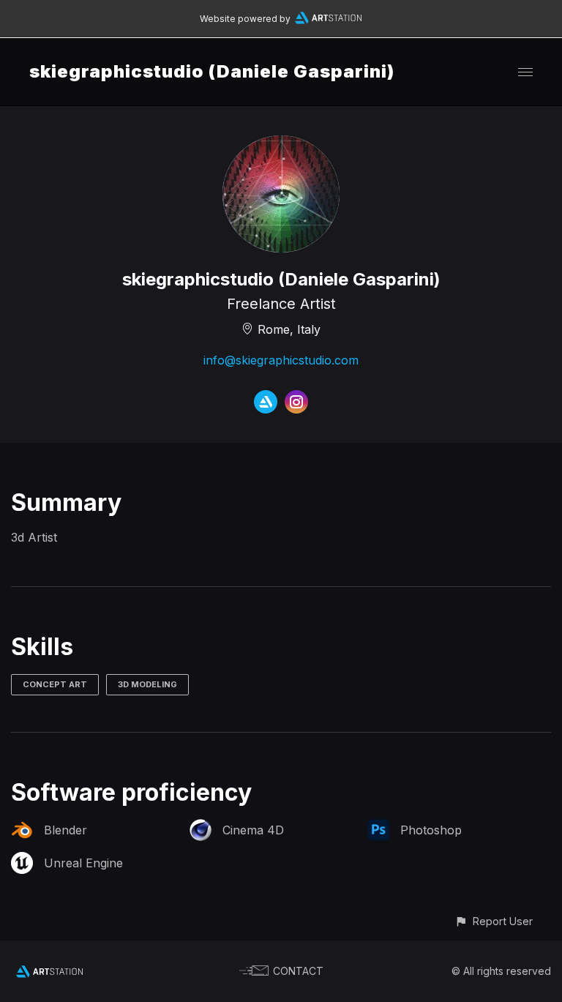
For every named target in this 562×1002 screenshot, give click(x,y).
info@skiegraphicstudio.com (281, 360)
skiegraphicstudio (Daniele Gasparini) (211, 71)
